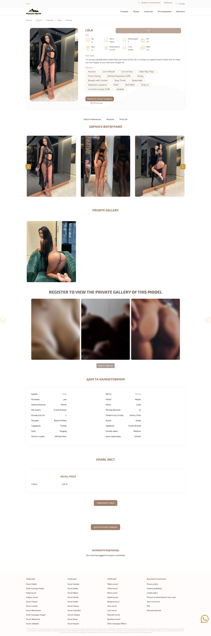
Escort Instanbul (74, 610)
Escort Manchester (33, 610)
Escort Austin (73, 602)
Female (50, 20)
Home (29, 20)
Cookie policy (152, 593)
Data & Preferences (92, 119)
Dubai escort (31, 593)
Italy (60, 20)
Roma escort (112, 593)
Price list (123, 119)
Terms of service (153, 602)
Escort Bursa (73, 619)
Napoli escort (112, 597)
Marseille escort (113, 615)
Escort (39, 20)
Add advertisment (154, 610)
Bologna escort (113, 602)
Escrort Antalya (74, 615)
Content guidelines (154, 589)
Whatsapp (98, 103)
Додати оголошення (150, 2)
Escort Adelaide (32, 624)
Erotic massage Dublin (35, 589)
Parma (69, 20)
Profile (182, 4)
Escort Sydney (73, 584)
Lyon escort (112, 610)
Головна (124, 11)
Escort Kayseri (73, 624)
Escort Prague (31, 602)
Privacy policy (152, 584)
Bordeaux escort (113, 619)
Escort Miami (73, 593)
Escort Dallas (73, 589)
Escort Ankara (73, 606)
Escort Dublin (31, 584)
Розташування (164, 11)
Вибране (168, 2)
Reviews (110, 119)
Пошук (136, 11)
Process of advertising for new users (161, 597)
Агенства (148, 11)
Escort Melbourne (33, 619)
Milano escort (112, 584)
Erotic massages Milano (116, 624)
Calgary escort (32, 597)
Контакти (180, 11)
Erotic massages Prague (36, 615)
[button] (28, 166)
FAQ (148, 606)
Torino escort (112, 589)
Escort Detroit (73, 597)
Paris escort (112, 606)
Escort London (32, 606)
